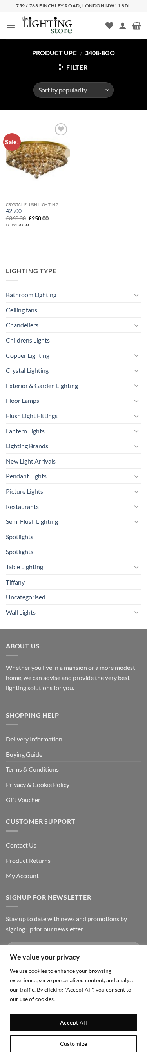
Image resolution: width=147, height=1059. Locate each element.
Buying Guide (24, 754)
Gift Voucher (23, 799)
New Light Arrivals (31, 461)
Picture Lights (24, 491)
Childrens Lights (28, 340)
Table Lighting (24, 566)
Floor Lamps (22, 400)
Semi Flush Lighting (32, 521)
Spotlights (19, 536)
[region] (73, 1002)
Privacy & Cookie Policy (37, 784)
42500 (14, 211)
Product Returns (28, 860)
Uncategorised (25, 597)
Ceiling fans (21, 310)
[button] (10, 25)
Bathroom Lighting (31, 294)
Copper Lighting (27, 355)
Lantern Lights (25, 431)
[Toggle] (136, 294)
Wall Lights (21, 612)
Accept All (73, 1022)
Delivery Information (34, 739)
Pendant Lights (26, 476)
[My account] (123, 25)
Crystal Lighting (27, 370)
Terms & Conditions (32, 769)
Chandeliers (22, 324)
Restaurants (22, 506)
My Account (22, 875)
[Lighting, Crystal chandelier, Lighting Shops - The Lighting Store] (60, 25)
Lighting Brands (27, 445)
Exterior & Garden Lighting (42, 385)
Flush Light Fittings (32, 415)
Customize (73, 1043)
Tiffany (15, 582)
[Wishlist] (109, 25)
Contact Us (21, 845)
